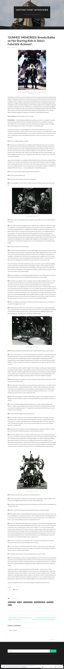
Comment (52, 639)
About (16, 27)
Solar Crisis (50, 602)
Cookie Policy (24, 666)
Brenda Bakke (12, 602)
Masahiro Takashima (40, 602)
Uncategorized (13, 598)
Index (21, 27)
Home (10, 27)
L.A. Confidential (28, 602)
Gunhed (19, 602)
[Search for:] (32, 651)
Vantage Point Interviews (32, 10)
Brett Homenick (12, 47)
